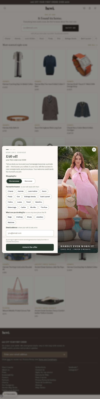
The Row (43, 207)
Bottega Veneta (30, 197)
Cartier (23, 207)
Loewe (19, 202)
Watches (11, 222)
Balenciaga (12, 207)
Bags (10, 217)
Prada (10, 197)
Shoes (29, 217)
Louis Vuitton (32, 191)
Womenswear (14, 181)
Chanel (10, 191)
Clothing (19, 217)
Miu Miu (33, 207)
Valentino (38, 202)
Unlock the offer (29, 247)
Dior (18, 197)
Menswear (28, 181)
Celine (10, 202)
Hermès (20, 191)
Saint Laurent (45, 197)
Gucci (44, 191)
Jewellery (39, 217)
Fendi (28, 202)
